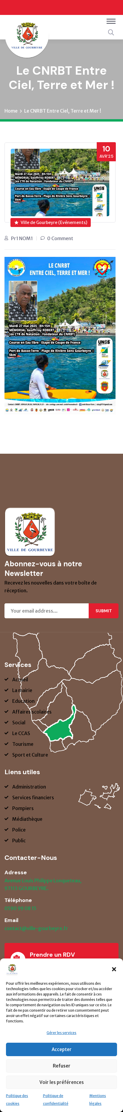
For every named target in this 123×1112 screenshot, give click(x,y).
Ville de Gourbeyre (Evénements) (54, 222)
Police (19, 830)
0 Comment (60, 238)
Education (23, 701)
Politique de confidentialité (55, 1099)
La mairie (22, 690)
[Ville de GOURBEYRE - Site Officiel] (26, 40)
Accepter (62, 1049)
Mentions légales (97, 1099)
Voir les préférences (61, 1082)
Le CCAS (21, 733)
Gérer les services (61, 1032)
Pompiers (23, 808)
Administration (29, 787)
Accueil (20, 679)
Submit (104, 610)
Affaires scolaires (32, 712)
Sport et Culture (30, 755)
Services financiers (33, 797)
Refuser (61, 1066)
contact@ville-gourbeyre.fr (36, 928)
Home (11, 111)
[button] (114, 969)
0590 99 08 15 (20, 908)
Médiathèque (27, 819)
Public (19, 840)
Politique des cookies (17, 1099)
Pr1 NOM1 (22, 238)
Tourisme (22, 744)
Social (18, 723)
